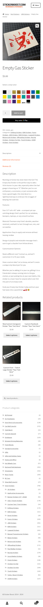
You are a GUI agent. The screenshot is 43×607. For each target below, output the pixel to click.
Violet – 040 (14, 97)
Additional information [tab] (11, 160)
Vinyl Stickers (15, 14)
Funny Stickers (12, 519)
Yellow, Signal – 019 (19, 101)
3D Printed (8, 415)
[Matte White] (23, 101)
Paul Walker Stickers (14, 549)
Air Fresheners (10, 419)
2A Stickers (11, 489)
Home (7, 14)
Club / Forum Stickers (14, 501)
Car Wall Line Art (10, 426)
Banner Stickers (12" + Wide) (17, 497)
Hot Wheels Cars (10, 463)
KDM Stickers (23, 135)
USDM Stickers (12, 579)
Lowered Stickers (34, 135)
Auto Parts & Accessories (13, 423)
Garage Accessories (11, 449)
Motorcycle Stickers (9, 137)
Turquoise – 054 (23, 97)
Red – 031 (28, 92)
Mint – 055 (9, 97)
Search (21, 603)
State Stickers (12, 560)
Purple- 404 (14, 101)
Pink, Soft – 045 (9, 101)
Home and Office (10, 460)
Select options (11, 335)
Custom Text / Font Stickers (17, 504)
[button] (37, 26)
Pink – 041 (28, 97)
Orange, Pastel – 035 (19, 97)
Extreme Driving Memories (14, 441)
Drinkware (8, 437)
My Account (7, 603)
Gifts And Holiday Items (13, 456)
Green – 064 (38, 92)
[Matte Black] (28, 101)
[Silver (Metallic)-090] (23, 92)
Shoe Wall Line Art (11, 482)
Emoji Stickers (12, 515)
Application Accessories (15, 493)
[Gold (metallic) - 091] (14, 92)
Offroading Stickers (23, 137)
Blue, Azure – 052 (33, 92)
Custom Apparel (10, 434)
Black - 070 (4, 92)
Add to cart (18, 113)
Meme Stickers (12, 538)
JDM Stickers (25, 14)
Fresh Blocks (9, 445)
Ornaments (9, 471)
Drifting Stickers (16, 132)
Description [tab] (7, 153)
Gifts (6, 452)
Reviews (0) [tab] (7, 166)
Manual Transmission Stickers (17, 534)
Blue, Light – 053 (38, 97)
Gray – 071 (4, 101)
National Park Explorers (13, 467)
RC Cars (7, 478)
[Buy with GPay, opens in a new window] (22, 120)
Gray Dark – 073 (33, 97)
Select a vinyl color (10, 85)
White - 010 (9, 92)
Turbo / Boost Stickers (15, 575)
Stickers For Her (12, 564)
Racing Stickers (12, 553)
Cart (33, 601)
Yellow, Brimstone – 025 (4, 97)
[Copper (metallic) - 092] (19, 92)
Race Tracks (9, 475)
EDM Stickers (26, 132)
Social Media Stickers (14, 556)
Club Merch (8, 430)
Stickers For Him (14, 140)
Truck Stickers (26, 140)
